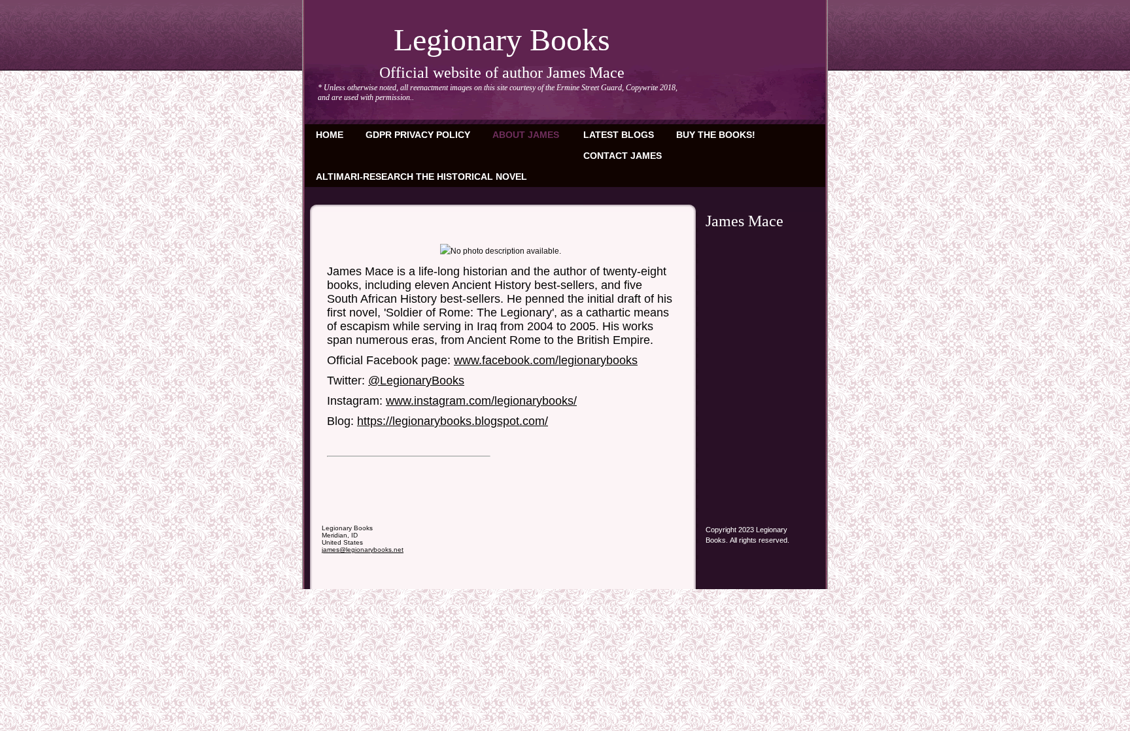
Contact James (622, 155)
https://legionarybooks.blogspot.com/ (452, 421)
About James (525, 134)
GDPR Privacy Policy (418, 134)
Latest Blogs (618, 134)
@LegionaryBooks (416, 380)
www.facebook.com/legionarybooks (546, 360)
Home (329, 134)
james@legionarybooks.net (362, 549)
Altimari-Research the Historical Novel (421, 176)
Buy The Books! (715, 134)
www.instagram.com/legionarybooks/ (481, 400)
